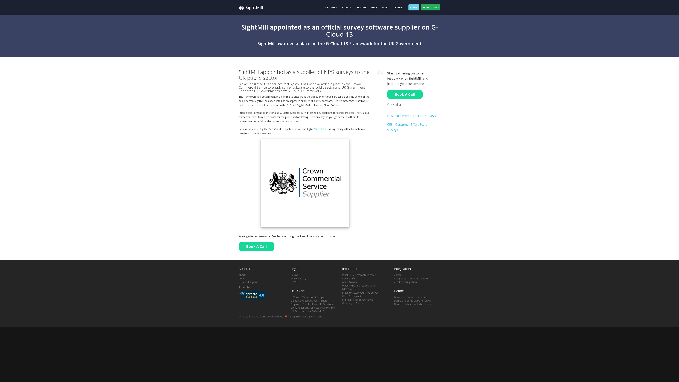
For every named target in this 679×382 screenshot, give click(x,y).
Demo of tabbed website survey (412, 304)
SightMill (296, 316)
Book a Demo (431, 7)
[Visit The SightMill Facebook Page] (239, 287)
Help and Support (249, 282)
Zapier (397, 275)
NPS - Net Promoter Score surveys (411, 116)
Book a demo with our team (410, 297)
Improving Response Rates (357, 299)
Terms (294, 275)
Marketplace (321, 129)
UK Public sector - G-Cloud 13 (307, 311)
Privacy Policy (298, 278)
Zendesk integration (405, 282)
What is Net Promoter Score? (359, 275)
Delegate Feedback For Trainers (309, 300)
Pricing (361, 7)
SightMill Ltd (259, 316)
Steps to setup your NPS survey (360, 292)
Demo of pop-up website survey (412, 300)
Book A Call (256, 246)
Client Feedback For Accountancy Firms (313, 307)
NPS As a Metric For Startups (307, 297)
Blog (385, 7)
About (242, 275)
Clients (347, 7)
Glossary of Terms (352, 303)
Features (331, 7)
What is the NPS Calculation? (358, 285)
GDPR (294, 282)
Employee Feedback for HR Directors (312, 304)
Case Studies (349, 278)
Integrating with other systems (411, 278)
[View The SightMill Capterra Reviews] (252, 295)
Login (413, 7)
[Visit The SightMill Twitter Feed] (244, 287)
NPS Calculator (350, 289)
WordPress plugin (352, 296)
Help (374, 7)
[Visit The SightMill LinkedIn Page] (248, 287)
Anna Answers (350, 282)
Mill (254, 7)
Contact (399, 7)
